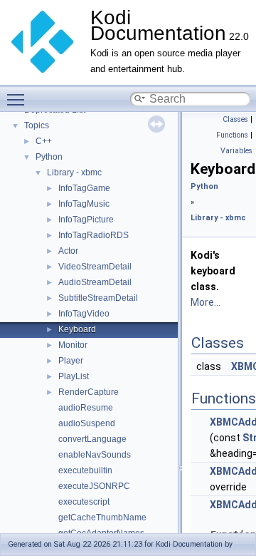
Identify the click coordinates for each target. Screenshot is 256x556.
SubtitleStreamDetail (98, 298)
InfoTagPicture (86, 220)
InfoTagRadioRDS (93, 235)
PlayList (73, 376)
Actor (68, 251)
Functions (232, 135)
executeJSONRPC (94, 486)
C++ (44, 141)
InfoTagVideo (84, 314)
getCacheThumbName (102, 517)
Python (49, 157)
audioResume (85, 408)
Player (70, 361)
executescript (84, 502)
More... (205, 302)
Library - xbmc (74, 172)
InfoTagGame (84, 188)
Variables (236, 150)
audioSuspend (86, 423)
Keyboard (77, 329)
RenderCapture (88, 392)
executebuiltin (85, 470)
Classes (235, 119)
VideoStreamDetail (95, 267)
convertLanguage (92, 439)
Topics (36, 125)
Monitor (72, 345)
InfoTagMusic (84, 204)
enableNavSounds (94, 455)
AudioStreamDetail (95, 282)
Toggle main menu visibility (18, 99)
